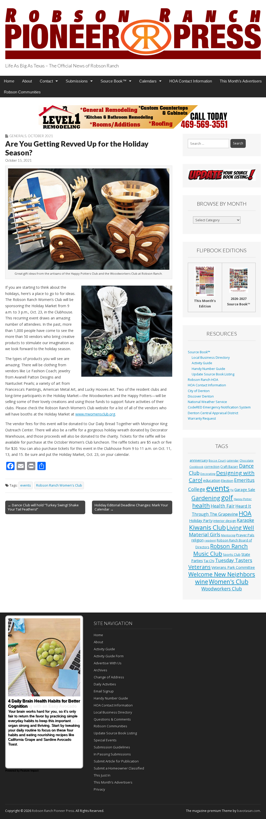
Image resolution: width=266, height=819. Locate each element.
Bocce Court (217, 460)
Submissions (77, 81)
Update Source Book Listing (213, 374)
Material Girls (204, 534)
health (201, 505)
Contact (46, 81)
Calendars (148, 81)
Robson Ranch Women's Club (59, 485)
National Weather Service (207, 402)
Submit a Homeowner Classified (119, 768)
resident (210, 540)
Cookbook (196, 467)
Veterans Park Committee (233, 567)
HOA (245, 513)
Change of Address (109, 677)
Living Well (240, 527)
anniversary (199, 460)
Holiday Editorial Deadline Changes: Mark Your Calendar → (131, 507)
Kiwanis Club (207, 527)
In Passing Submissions (112, 754)
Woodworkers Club (221, 588)
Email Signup (104, 691)
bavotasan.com (248, 811)
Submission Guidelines (112, 747)
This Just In (102, 775)
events (25, 485)
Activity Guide (202, 363)
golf (227, 497)
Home (9, 81)
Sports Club (232, 554)
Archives (100, 670)
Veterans (199, 566)
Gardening (205, 498)
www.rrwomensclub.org (95, 414)
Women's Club (228, 581)
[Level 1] (133, 117)
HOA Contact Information (190, 81)
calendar (233, 460)
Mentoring (228, 535)
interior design (224, 521)
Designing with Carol (222, 476)
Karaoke (245, 520)
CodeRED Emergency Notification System (219, 407)
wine (201, 581)
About (27, 81)
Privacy (99, 789)
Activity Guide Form (109, 656)
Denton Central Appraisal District (213, 413)
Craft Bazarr (229, 466)
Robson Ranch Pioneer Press (53, 811)
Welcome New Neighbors (221, 574)
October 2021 (40, 136)
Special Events (105, 740)
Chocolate (247, 460)
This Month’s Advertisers (241, 81)
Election (227, 480)
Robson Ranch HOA (203, 379)
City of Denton (199, 391)
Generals (17, 136)
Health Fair (223, 506)
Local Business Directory (211, 357)
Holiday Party (200, 520)
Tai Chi (209, 560)
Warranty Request (202, 418)
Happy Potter (243, 499)
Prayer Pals (245, 535)
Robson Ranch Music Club (220, 549)
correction (212, 466)
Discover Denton (201, 396)
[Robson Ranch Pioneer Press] (133, 30)
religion (197, 540)
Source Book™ (114, 81)
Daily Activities (105, 684)
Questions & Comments (112, 719)
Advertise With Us (108, 663)
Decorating (207, 474)
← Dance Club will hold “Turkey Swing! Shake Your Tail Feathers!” (43, 507)
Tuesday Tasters (233, 560)
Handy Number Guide (208, 369)
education (211, 480)
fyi (232, 490)
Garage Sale (244, 489)
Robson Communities (22, 92)
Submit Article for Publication (116, 761)
